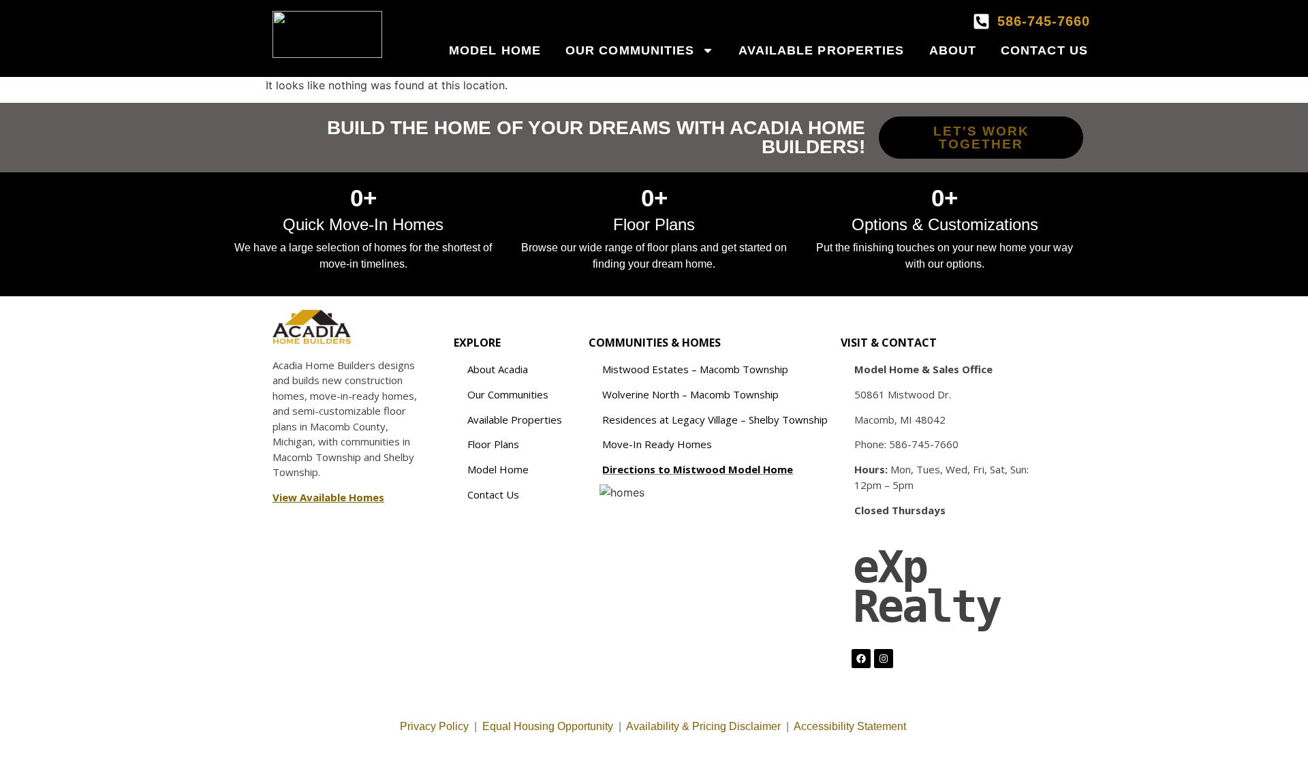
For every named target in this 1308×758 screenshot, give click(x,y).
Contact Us (1044, 50)
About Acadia (497, 369)
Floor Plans (493, 444)
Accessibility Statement (851, 726)
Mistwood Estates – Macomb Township (695, 369)
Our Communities (630, 50)
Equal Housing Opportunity (547, 726)
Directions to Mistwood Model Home (697, 469)
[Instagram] (883, 658)
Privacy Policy (434, 726)
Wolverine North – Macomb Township (690, 394)
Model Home (495, 50)
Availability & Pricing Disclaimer (703, 726)
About (953, 50)
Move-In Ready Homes (657, 444)
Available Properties (821, 50)
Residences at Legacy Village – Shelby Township (715, 419)
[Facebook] (861, 658)
